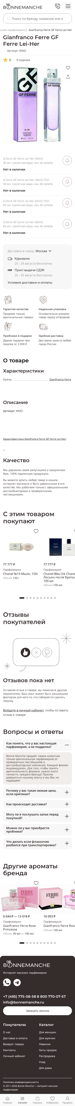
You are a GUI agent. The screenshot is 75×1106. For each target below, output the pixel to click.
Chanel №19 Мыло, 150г (20, 574)
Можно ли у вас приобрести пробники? (27, 830)
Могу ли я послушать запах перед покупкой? (32, 816)
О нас (7, 1032)
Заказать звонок (37, 1010)
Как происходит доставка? (26, 804)
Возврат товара (13, 1044)
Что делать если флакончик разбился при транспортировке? (31, 843)
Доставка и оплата (15, 1038)
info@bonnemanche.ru (23, 1002)
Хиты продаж (48, 1050)
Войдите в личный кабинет (23, 710)
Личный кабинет (14, 1056)
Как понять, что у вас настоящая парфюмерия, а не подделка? (31, 745)
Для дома (45, 1068)
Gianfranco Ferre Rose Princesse (19, 927)
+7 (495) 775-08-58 (19, 997)
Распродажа (47, 1056)
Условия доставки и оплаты (30, 282)
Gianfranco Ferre (60, 379)
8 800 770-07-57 (51, 997)
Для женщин (47, 1032)
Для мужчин (47, 1038)
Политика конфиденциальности (20, 1082)
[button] (21, 598)
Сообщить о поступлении (67, 160)
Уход (42, 1062)
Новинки (45, 1044)
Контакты (9, 1050)
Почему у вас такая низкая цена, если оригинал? (31, 792)
